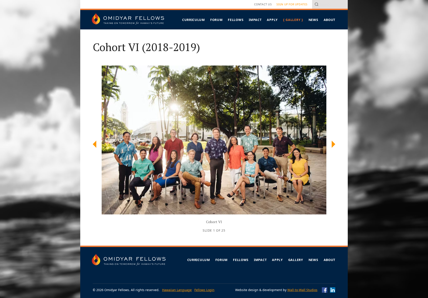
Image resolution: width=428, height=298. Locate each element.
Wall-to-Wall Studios (302, 290)
